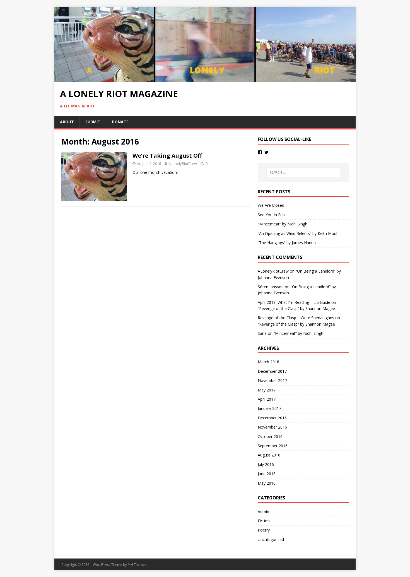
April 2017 (267, 399)
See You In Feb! (272, 214)
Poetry (264, 530)
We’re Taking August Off (167, 155)
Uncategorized (271, 539)
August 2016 (269, 455)
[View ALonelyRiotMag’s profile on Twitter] (266, 152)
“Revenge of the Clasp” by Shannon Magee (296, 308)
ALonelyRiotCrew (182, 163)
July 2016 (266, 464)
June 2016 (267, 473)
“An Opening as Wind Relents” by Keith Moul (297, 233)
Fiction (264, 520)
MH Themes (137, 564)
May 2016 (267, 483)
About (67, 121)
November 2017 (272, 380)
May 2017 (267, 390)
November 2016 (272, 427)
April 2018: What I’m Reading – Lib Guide (294, 302)
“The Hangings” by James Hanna (287, 242)
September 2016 (273, 445)
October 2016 (270, 436)
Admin (263, 511)
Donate (120, 121)
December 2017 (272, 371)
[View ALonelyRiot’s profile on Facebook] (260, 152)
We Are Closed (271, 205)
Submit (92, 121)
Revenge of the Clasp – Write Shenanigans (296, 317)
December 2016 (272, 417)
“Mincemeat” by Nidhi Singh (282, 224)
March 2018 (268, 361)
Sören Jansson (271, 286)
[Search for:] (303, 172)
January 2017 (269, 408)
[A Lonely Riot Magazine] (205, 79)
